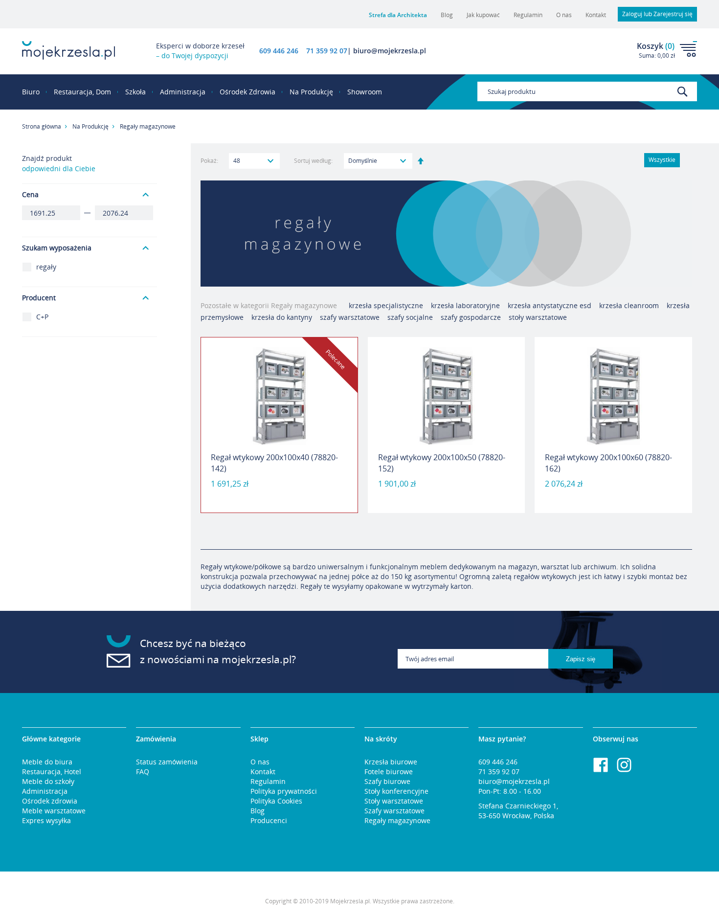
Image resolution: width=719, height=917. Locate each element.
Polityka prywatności (283, 791)
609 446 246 (278, 50)
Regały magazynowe (397, 820)
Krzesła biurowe (390, 761)
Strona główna (41, 126)
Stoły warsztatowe (538, 317)
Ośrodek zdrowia (49, 800)
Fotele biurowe (388, 771)
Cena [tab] (30, 194)
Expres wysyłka (46, 820)
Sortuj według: (313, 161)
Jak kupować (483, 15)
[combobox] (587, 91)
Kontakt (595, 15)
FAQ (142, 771)
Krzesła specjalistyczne (386, 305)
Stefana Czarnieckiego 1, (518, 805)
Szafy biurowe (387, 781)
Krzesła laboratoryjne (465, 305)
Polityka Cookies (276, 800)
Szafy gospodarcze (471, 317)
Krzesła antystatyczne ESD (549, 305)
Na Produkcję (90, 126)
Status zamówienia (167, 761)
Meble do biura (47, 761)
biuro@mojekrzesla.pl (514, 781)
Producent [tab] (39, 297)
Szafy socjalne (410, 317)
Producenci (268, 820)
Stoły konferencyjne (396, 791)
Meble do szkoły (48, 781)
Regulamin (528, 15)
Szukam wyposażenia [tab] (56, 247)
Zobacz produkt (279, 487)
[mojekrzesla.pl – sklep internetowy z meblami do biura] (68, 50)
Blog (447, 15)
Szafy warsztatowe (350, 317)
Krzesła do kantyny (281, 317)
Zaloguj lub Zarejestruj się (657, 14)
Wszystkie (662, 160)
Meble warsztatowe (54, 810)
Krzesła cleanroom (630, 305)
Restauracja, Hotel (51, 771)
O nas (564, 15)
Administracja (44, 791)
